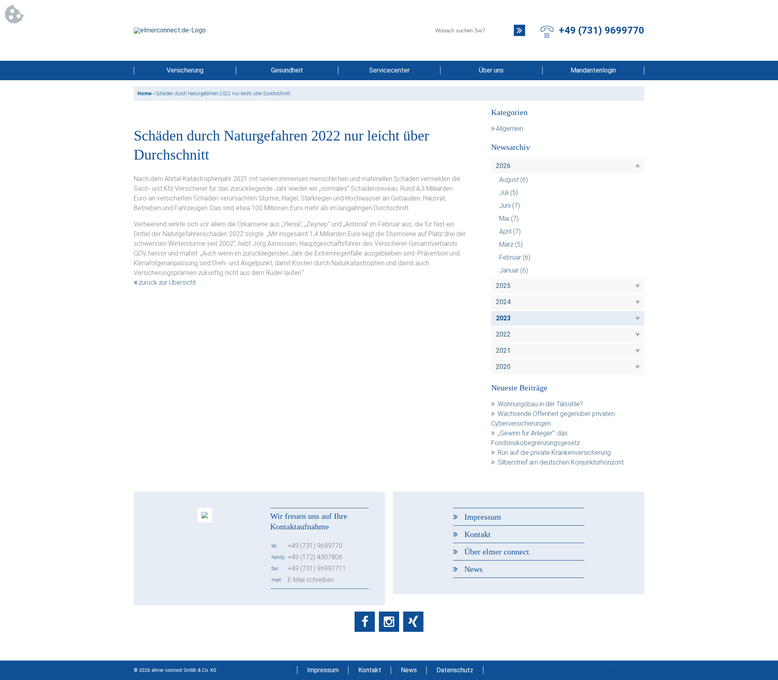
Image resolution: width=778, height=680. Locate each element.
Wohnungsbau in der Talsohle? (540, 404)
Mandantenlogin (593, 70)
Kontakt (477, 534)
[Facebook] (365, 622)
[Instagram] (389, 622)
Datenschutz (454, 670)
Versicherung (185, 70)
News (473, 569)
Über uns (491, 70)
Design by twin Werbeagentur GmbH (605, 670)
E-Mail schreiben (311, 580)
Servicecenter (389, 70)
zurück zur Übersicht (167, 282)
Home (144, 93)
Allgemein (509, 128)
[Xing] (413, 622)
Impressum (482, 516)
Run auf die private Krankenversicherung (554, 452)
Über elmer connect (496, 551)
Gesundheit (287, 70)
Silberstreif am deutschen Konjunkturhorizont (561, 462)
